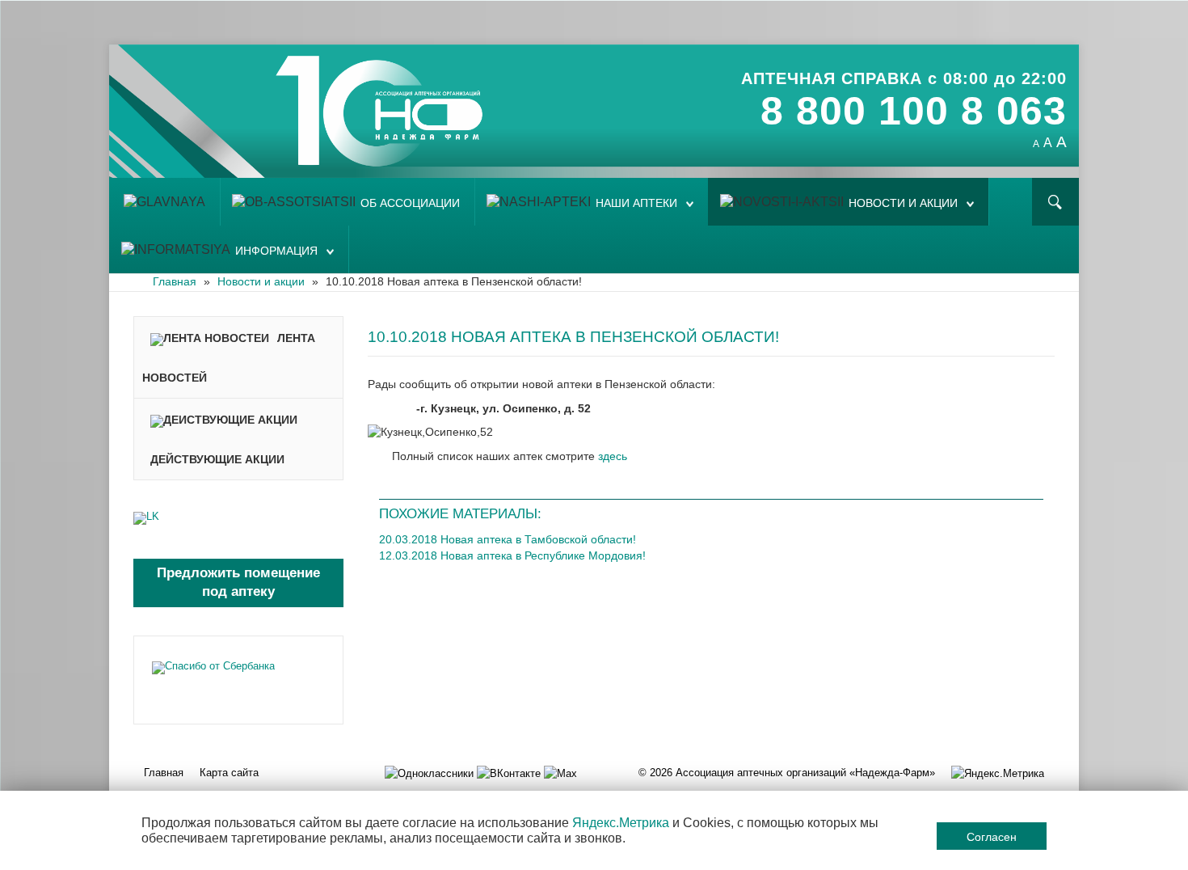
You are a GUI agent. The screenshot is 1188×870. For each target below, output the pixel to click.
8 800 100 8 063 (913, 110)
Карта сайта (229, 773)
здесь (612, 456)
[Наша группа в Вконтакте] (509, 773)
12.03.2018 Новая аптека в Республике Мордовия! (512, 555)
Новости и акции (903, 203)
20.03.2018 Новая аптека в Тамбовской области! (507, 539)
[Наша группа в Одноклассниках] (429, 773)
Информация (276, 251)
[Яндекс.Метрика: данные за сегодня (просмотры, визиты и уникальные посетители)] (997, 773)
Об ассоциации (410, 203)
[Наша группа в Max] (560, 773)
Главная (163, 773)
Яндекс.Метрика (620, 823)
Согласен (992, 835)
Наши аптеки (636, 203)
